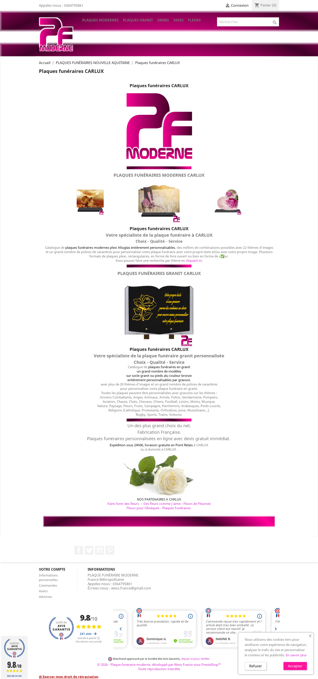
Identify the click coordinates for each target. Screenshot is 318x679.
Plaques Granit (138, 20)
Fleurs (194, 20)
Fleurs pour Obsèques (143, 508)
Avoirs (43, 591)
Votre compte (52, 569)
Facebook (78, 550)
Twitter (89, 550)
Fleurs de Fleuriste (197, 503)
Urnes (163, 20)
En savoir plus (296, 655)
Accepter (295, 666)
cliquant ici (194, 260)
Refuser (255, 666)
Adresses (45, 597)
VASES (178, 20)
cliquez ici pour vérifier (195, 659)
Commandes (48, 585)
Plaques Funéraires (176, 508)
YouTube (99, 550)
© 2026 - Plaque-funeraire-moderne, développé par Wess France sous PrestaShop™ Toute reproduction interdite (159, 666)
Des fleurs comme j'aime (162, 503)
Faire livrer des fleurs (123, 503)
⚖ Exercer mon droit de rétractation (68, 676)
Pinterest (110, 550)
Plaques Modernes (100, 20)
